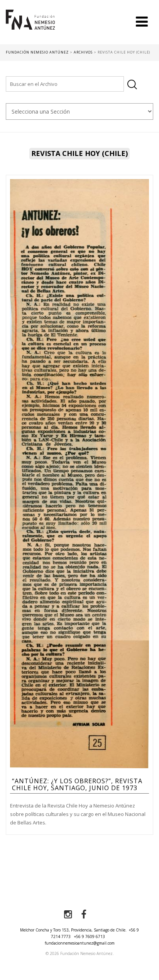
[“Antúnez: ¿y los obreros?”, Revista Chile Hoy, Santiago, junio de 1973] (79, 473)
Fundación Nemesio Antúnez (30, 27)
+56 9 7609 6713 (89, 936)
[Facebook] (83, 914)
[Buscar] (132, 84)
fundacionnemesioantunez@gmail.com (80, 943)
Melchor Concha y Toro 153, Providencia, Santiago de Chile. (73, 930)
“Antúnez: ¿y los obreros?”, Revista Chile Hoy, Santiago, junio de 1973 (77, 784)
